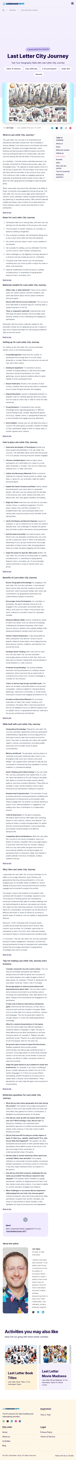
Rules (58, 147)
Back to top (7, 213)
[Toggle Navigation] (72, 3)
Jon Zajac (10, 128)
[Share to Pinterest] (70, 128)
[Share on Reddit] (66, 128)
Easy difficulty (31, 69)
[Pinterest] (16, 1421)
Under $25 (65, 69)
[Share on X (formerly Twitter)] (57, 128)
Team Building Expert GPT (16, 1231)
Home (4, 1432)
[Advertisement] (38, 26)
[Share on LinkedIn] (61, 128)
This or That (45, 1415)
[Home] (3, 10)
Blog (4, 1446)
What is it (59, 144)
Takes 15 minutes (13, 69)
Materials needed (62, 150)
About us (6, 1437)
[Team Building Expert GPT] (3, 1421)
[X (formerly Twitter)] (7, 1421)
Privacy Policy (46, 1432)
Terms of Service (47, 1437)
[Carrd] (20, 1421)
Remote (39, 74)
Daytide (71, 1456)
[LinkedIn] (11, 1421)
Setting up (60, 153)
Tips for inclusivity (63, 171)
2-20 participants (49, 69)
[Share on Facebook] (52, 128)
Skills (58, 163)
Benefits (59, 160)
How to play (60, 156)
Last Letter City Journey (29, 10)
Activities (13, 10)
